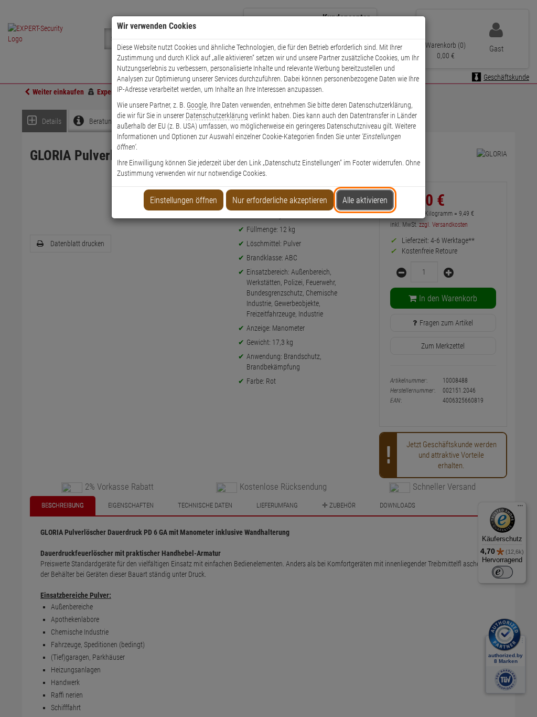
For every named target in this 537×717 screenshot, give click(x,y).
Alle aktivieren (365, 200)
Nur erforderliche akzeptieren (279, 200)
